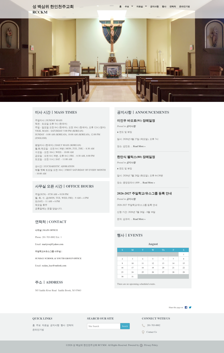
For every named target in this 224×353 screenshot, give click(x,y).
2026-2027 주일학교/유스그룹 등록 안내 (144, 193)
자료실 (139, 6)
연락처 (173, 6)
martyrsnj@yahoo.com (52, 244)
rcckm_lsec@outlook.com (54, 265)
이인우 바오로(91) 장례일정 (136, 120)
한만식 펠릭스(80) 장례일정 (136, 156)
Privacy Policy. (151, 345)
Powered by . (135, 345)
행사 (164, 6)
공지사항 (154, 6)
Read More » (139, 146)
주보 (127, 6)
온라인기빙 (184, 6)
